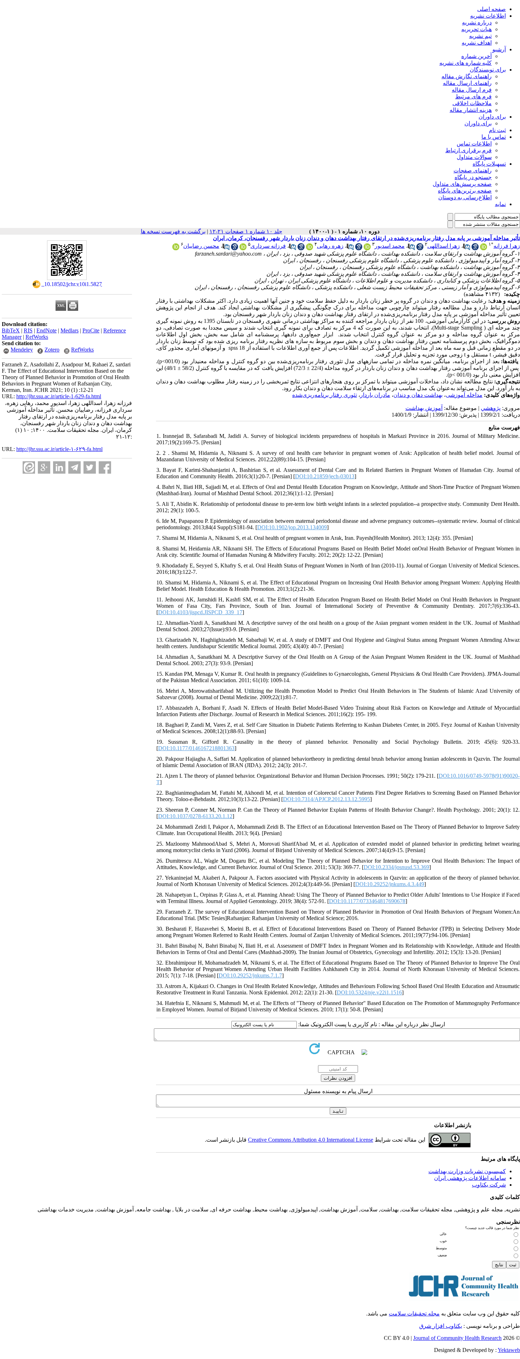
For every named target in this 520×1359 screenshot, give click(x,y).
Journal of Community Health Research (457, 1338)
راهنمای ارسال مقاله (467, 83)
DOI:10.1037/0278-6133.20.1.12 (195, 816)
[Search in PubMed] (466, 248)
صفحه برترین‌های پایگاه (465, 191)
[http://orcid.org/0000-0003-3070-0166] (175, 248)
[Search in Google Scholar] (475, 248)
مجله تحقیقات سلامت (414, 1314)
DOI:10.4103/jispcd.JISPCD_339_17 (200, 612)
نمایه (500, 204)
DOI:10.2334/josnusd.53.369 (396, 867)
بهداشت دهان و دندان (418, 395)
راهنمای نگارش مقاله (466, 76)
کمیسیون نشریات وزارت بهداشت (467, 1171)
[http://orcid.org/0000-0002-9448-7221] (367, 248)
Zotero (52, 350)
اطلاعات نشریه (488, 16)
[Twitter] (89, 467)
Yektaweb (509, 1350)
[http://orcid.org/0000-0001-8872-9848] (243, 248)
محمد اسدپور (390, 246)
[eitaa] (29, 467)
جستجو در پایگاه (473, 177)
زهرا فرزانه (506, 246)
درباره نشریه (477, 22)
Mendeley (22, 350)
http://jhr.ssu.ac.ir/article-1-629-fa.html (58, 396)
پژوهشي (491, 408)
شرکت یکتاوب (489, 1185)
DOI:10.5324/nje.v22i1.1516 (369, 992)
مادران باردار (375, 395)
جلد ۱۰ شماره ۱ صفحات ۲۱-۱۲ (245, 231)
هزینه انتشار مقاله (471, 110)
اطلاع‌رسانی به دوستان (465, 197)
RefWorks (36, 337)
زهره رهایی (330, 246)
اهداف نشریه (477, 43)
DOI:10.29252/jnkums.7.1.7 (250, 975)
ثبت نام (497, 130)
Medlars (69, 330)
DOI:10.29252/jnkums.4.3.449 (389, 884)
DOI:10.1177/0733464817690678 (367, 901)
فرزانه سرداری (268, 246)
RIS (28, 330)
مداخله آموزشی (464, 395)
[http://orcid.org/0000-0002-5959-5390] (309, 248)
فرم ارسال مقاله (472, 90)
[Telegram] (74, 467)
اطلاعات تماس (474, 144)
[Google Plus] (44, 467)
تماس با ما (493, 137)
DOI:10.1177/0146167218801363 (196, 748)
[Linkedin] (59, 467)
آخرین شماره (476, 56)
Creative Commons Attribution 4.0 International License (310, 1140)
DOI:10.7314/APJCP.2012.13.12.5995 (326, 799)
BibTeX (11, 330)
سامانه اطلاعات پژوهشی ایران (470, 1178)
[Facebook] (105, 467)
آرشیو (499, 49)
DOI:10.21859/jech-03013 (324, 476)
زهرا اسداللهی (443, 246)
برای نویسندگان (488, 70)
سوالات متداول (474, 157)
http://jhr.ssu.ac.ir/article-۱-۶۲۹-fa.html (59, 449)
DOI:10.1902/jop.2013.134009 (292, 527)
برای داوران (492, 117)
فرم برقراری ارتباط (468, 150)
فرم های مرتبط (473, 96)
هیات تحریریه (476, 29)
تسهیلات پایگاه (489, 164)
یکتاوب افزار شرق (440, 1326)
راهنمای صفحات (472, 170)
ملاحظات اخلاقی (472, 103)
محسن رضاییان (201, 246)
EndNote (46, 330)
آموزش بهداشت (424, 408)
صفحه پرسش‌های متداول (462, 184)
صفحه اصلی (491, 9)
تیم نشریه (480, 36)
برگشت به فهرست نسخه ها (173, 231)
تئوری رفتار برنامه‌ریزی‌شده (324, 395)
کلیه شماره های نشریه (465, 63)
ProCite (90, 330)
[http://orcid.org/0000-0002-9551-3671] (483, 248)
